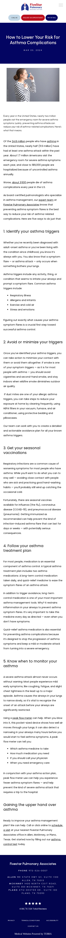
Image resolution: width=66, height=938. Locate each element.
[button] (61, 5)
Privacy (11, 920)
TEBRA (48, 934)
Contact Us (33, 926)
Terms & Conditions (30, 920)
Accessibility (52, 920)
